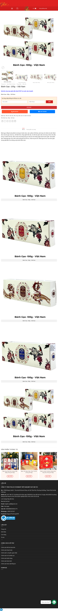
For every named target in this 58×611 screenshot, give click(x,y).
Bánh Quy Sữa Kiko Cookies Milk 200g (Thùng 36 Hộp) (10, 472)
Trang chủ (3, 84)
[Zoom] (3, 67)
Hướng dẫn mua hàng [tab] (31, 129)
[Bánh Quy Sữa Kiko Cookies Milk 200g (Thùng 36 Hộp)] (10, 461)
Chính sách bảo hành (6, 561)
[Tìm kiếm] (17, 8)
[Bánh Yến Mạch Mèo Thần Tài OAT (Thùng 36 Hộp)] (29, 461)
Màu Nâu (11, 115)
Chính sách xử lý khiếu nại (7, 555)
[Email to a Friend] (10, 121)
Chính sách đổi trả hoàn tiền (8, 547)
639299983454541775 (11, 508)
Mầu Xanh (21, 115)
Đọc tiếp (10, 476)
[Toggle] (2, 539)
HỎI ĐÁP (29, 107)
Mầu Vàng (16, 115)
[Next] (54, 41)
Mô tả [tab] (23, 129)
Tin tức (3, 537)
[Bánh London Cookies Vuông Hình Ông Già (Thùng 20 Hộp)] (48, 461)
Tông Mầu (19, 84)
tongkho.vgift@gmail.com (11, 503)
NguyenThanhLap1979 (13, 513)
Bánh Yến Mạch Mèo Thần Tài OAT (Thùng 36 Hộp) (29, 472)
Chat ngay (6, 506)
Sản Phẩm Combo (11, 84)
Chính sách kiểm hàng (6, 558)
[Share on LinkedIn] (15, 121)
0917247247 (15, 111)
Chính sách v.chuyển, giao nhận (9, 552)
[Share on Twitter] (7, 121)
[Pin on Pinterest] (12, 121)
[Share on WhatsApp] (2, 121)
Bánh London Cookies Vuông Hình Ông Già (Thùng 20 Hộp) (48, 472)
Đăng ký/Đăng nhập (43, 8)
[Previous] (4, 41)
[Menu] (12, 8)
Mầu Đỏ (24, 84)
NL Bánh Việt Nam (27, 115)
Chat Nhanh (43, 111)
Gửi (49, 101)
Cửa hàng (3, 534)
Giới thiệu (3, 531)
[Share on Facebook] (5, 121)
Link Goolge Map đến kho (7, 499)
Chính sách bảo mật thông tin (8, 563)
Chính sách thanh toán (6, 550)
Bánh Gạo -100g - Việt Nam (8, 117)
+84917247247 (11, 511)
